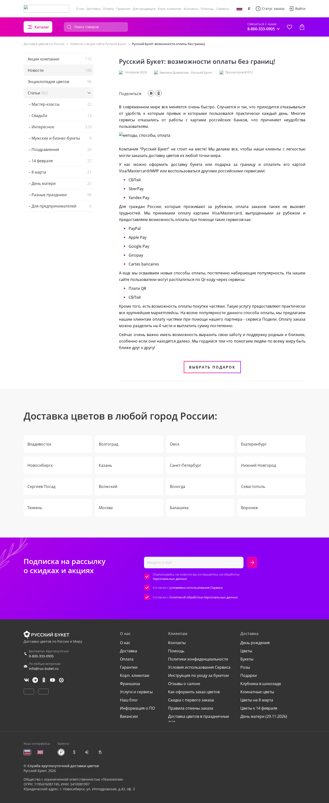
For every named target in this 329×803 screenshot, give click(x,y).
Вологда (177, 486)
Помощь (207, 8)
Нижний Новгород (258, 465)
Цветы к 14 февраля (258, 708)
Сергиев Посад (41, 486)
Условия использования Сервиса (199, 667)
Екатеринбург (254, 444)
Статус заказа (273, 8)
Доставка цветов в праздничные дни (198, 719)
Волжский (108, 486)
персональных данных (170, 578)
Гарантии (123, 8)
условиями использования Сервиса (196, 587)
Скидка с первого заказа (191, 700)
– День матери (60, 183)
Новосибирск (40, 465)
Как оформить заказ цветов (194, 691)
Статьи (38, 93)
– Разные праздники (60, 194)
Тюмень (34, 507)
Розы (245, 667)
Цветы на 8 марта (256, 700)
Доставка (93, 8)
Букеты (246, 659)
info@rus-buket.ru (44, 668)
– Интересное (60, 127)
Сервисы (222, 8)
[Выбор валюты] (249, 9)
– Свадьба (60, 115)
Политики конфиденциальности (198, 659)
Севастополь (253, 486)
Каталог (41, 27)
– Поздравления (60, 149)
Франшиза (130, 683)
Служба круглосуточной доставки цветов (63, 766)
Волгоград (108, 444)
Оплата (108, 8)
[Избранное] (289, 27)
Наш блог (129, 700)
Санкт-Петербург (185, 465)
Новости (60, 70)
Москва (106, 507)
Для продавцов (144, 8)
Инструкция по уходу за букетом (198, 675)
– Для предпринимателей (60, 206)
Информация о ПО (137, 708)
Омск (174, 444)
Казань (105, 465)
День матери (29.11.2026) (263, 716)
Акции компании (60, 59)
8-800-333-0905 (41, 656)
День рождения (255, 642)
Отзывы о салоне (184, 683)
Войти (300, 8)
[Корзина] (302, 27)
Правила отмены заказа (190, 708)
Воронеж (249, 507)
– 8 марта (60, 172)
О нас (80, 8)
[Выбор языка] (239, 9)
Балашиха (179, 507)
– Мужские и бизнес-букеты (60, 138)
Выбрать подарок (212, 367)
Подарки (248, 675)
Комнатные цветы (257, 691)
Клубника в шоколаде (260, 683)
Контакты (191, 8)
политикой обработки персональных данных (203, 597)
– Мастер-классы (60, 104)
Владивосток (39, 444)
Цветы (246, 651)
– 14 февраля (60, 160)
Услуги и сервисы (136, 691)
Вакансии (129, 716)
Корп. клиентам (169, 8)
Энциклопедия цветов (60, 81)
